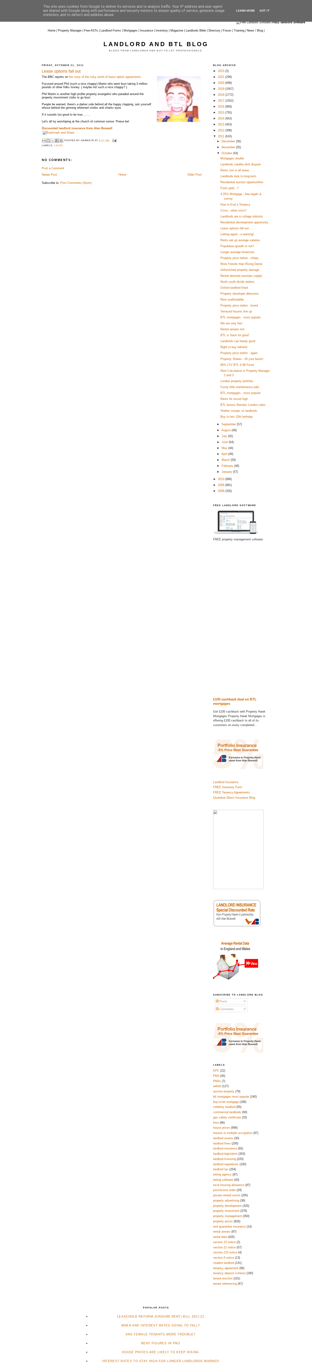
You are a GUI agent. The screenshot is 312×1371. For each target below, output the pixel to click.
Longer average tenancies (237, 252)
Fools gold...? (229, 188)
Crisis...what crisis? (233, 210)
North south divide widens (237, 281)
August (226, 430)
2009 (221, 485)
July (225, 436)
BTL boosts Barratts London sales (243, 405)
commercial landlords (227, 1112)
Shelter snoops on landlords (238, 410)
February (228, 466)
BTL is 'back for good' (234, 335)
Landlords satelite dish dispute (240, 164)
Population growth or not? (237, 246)
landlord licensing (224, 1159)
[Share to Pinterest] (61, 140)
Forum (227, 30)
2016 (221, 106)
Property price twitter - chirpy (239, 258)
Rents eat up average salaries (240, 240)
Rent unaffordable (232, 299)
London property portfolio (236, 381)
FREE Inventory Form (227, 787)
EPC (216, 1070)
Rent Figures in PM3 (160, 1343)
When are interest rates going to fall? (160, 1325)
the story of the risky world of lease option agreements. (105, 77)
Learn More (245, 10)
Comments (226, 1009)
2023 (221, 71)
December (229, 141)
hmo (216, 1122)
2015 (221, 112)
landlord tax (220, 1169)
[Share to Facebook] (57, 140)
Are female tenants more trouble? (161, 1334)
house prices (221, 1127)
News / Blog (255, 30)
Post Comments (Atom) (76, 183)
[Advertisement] (241, 619)
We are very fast (231, 323)
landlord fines (222, 1143)
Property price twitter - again (239, 353)
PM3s (217, 1081)
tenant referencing (225, 1283)
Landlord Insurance (225, 782)
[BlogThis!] (48, 140)
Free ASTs (91, 30)
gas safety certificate (227, 1117)
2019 (221, 88)
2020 (221, 83)
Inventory (162, 30)
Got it (264, 10)
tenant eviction (223, 1278)
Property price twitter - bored (239, 305)
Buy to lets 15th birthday (236, 416)
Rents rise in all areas (234, 170)
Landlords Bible (196, 30)
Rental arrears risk (232, 329)
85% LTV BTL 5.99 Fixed (237, 365)
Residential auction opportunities (241, 182)
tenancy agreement (225, 1268)
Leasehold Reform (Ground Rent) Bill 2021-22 (160, 1316)
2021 (221, 77)
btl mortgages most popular (231, 1096)
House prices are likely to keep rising (160, 1352)
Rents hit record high (234, 399)
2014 (221, 118)
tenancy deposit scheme (229, 1273)
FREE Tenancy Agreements (231, 792)
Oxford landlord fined (234, 287)
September (229, 424)
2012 (221, 130)
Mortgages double (232, 158)
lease (58, 145)
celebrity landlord (224, 1107)
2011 (221, 136)
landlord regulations (226, 1164)
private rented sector (226, 1195)
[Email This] (44, 140)
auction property (223, 1091)
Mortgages (130, 30)
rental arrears (221, 1231)
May (225, 448)
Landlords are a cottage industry (241, 216)
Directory (214, 30)
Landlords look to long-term (238, 176)
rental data (220, 1237)
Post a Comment (53, 168)
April (224, 454)
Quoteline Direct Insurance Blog (234, 797)
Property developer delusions (239, 293)
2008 (221, 491)
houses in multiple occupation (232, 1133)
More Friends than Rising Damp (241, 264)
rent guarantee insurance (229, 1226)
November (229, 147)
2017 (221, 100)
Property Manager (70, 30)
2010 (221, 479)
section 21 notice (224, 1247)
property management (227, 1216)
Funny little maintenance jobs (239, 387)
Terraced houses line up (236, 311)
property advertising (226, 1200)
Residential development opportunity (244, 222)
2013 (221, 124)
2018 (221, 94)
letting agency (222, 1174)
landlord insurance (225, 1148)
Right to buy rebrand (233, 347)
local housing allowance (228, 1185)
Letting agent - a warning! (237, 234)
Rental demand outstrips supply (241, 275)
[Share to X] (52, 140)
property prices (223, 1221)
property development (227, 1205)
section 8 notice (223, 1257)
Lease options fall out (234, 228)
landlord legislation (225, 1153)
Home (52, 30)
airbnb (217, 1086)
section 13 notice (224, 1242)
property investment (226, 1211)
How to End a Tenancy (235, 204)
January (227, 471)
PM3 (216, 1076)
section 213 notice (225, 1252)
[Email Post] (113, 140)
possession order (224, 1190)
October (227, 153)
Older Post (195, 174)
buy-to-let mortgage (226, 1102)
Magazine (176, 30)
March (226, 460)
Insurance (146, 30)
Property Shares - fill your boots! (241, 359)
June (225, 442)
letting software (223, 1179)
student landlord (223, 1263)
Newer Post (49, 174)
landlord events (223, 1138)
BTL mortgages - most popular (240, 317)
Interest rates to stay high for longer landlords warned (160, 1361)
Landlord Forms (110, 30)
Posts (223, 1001)
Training (239, 30)
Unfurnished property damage (239, 270)
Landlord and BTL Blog (155, 44)
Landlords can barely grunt (237, 341)
